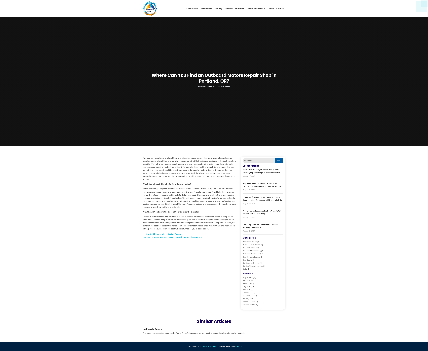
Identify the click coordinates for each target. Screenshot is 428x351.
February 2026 (248, 296)
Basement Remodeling (252, 251)
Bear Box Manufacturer (252, 257)
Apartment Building (250, 242)
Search (279, 160)
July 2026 (246, 281)
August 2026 (248, 278)
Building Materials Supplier (253, 266)
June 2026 (247, 284)
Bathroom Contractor (251, 254)
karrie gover (205, 87)
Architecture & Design (251, 245)
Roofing (218, 8)
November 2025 (249, 305)
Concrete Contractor (234, 8)
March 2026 (247, 293)
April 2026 (246, 290)
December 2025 (249, 302)
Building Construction (251, 263)
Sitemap (238, 346)
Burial (245, 269)
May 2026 (246, 287)
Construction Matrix (256, 8)
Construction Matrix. (210, 346)
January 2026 (248, 299)
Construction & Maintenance (199, 8)
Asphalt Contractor (276, 8)
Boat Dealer (225, 87)
